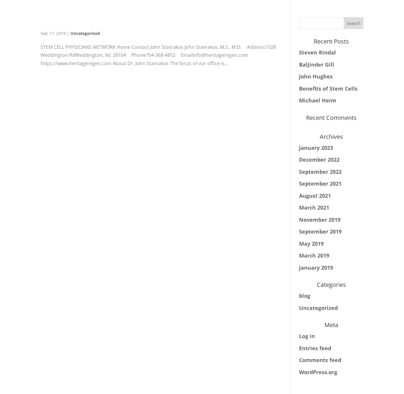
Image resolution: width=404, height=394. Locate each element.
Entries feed (315, 348)
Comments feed (320, 360)
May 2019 (311, 243)
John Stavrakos (160, 22)
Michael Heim (317, 100)
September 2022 (320, 171)
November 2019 (319, 219)
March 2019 (314, 255)
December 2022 (319, 159)
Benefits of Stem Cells (328, 88)
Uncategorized (85, 33)
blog (304, 295)
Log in (307, 336)
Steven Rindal (317, 52)
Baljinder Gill (316, 64)
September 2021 (320, 183)
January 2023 (316, 147)
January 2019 (316, 267)
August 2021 (315, 195)
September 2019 (320, 231)
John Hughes (316, 76)
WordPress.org (318, 372)
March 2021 (314, 207)
